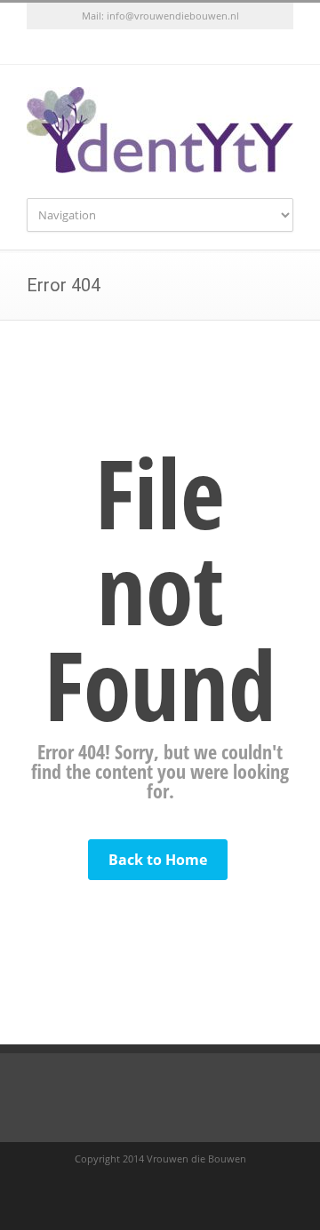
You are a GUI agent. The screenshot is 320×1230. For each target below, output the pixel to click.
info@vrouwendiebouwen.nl (173, 15)
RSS (178, 47)
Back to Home (157, 859)
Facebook (142, 47)
